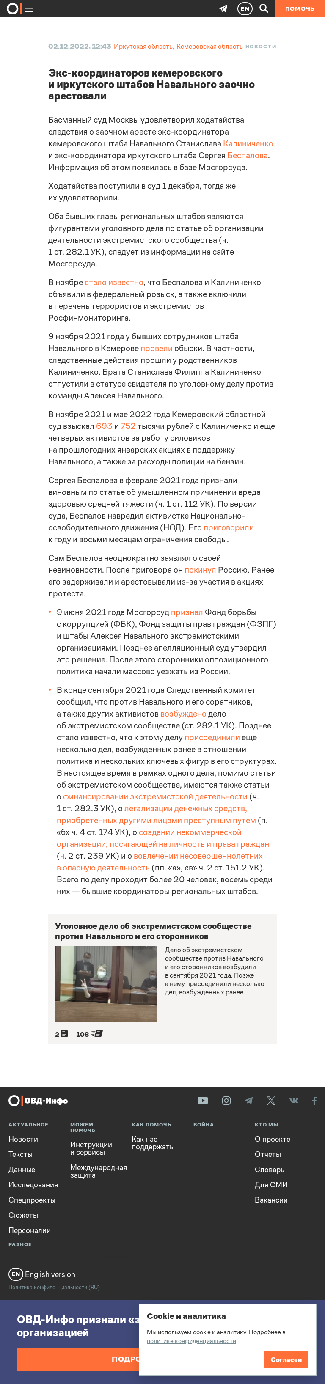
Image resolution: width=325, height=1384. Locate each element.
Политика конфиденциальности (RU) (54, 1287)
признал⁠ (187, 612)
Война (203, 1125)
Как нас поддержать (153, 1143)
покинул (200, 570)
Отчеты (268, 1154)
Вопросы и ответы (121, 1258)
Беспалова (247, 155)
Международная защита (94, 1171)
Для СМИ (271, 1185)
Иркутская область (143, 46)
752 (128, 426)
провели (156, 348)
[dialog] (228, 1340)
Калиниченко (248, 143)
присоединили (212, 737)
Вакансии (271, 1200)
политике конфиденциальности (191, 1341)
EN (245, 8)
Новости (261, 46)
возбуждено (183, 713)
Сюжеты (23, 1215)
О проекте (272, 1139)
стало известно (114, 282)
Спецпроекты (31, 1200)
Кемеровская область (209, 46)
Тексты (20, 1154)
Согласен (286, 1359)
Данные (21, 1169)
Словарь (269, 1169)
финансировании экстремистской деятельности (155, 796)
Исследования (33, 1185)
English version (49, 1274)
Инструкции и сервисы (91, 1148)
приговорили (229, 527)
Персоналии (29, 1230)
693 (104, 426)
